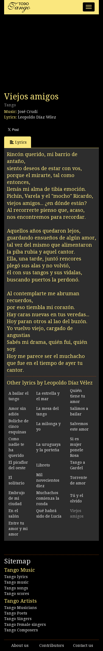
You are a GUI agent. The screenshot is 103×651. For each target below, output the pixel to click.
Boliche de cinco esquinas (19, 426)
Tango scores (16, 593)
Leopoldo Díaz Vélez (37, 117)
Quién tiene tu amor (77, 396)
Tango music (16, 582)
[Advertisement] (45, 54)
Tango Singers (18, 618)
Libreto (43, 465)
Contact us (83, 645)
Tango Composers (21, 630)
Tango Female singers (25, 624)
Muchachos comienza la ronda (47, 498)
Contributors (51, 645)
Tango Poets (15, 613)
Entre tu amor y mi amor (18, 528)
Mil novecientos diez (47, 480)
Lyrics (21, 142)
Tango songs (16, 588)
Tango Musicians (20, 607)
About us (20, 645)
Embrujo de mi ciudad (17, 498)
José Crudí (28, 111)
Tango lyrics (16, 576)
